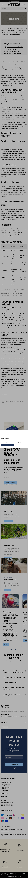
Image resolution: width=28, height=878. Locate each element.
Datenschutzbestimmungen (22, 431)
